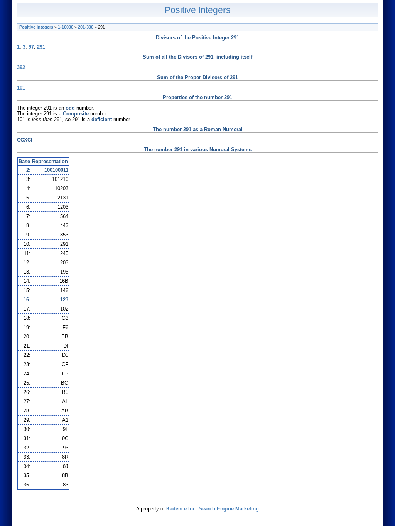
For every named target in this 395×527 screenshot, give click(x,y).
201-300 (85, 27)
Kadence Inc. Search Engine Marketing (212, 509)
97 (31, 47)
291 (41, 47)
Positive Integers (198, 10)
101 (21, 88)
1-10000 (65, 27)
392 (21, 67)
